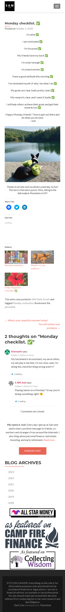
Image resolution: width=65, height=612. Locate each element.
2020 (11, 490)
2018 (11, 502)
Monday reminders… (15, 265)
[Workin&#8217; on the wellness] (42, 257)
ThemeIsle (45, 605)
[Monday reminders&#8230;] (16, 257)
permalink (10, 306)
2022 (11, 478)
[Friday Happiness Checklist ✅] (16, 279)
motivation (28, 302)
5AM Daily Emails (40, 299)
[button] (10, 6)
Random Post (32, 451)
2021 (11, 484)
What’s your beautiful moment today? (26, 320)
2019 (11, 496)
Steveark (16, 351)
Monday (17, 302)
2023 (11, 471)
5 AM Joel (20, 382)
